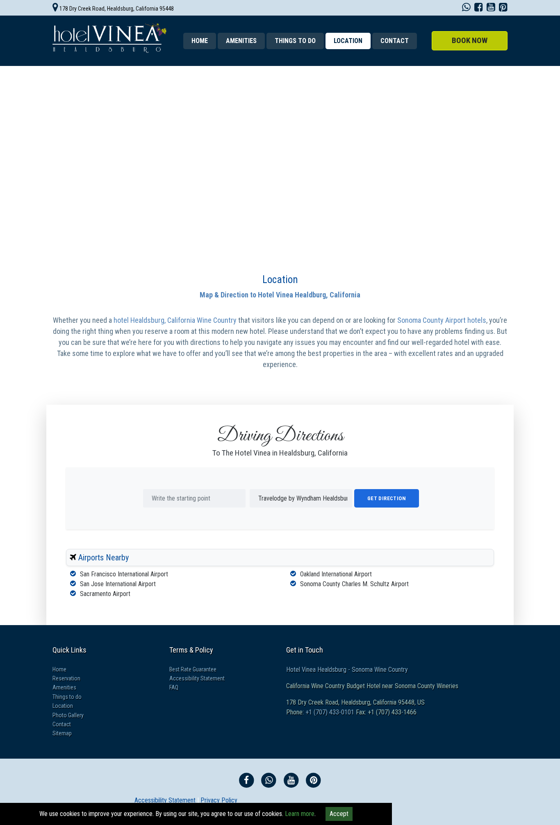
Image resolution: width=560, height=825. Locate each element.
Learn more (299, 814)
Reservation (66, 678)
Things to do (295, 41)
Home (199, 41)
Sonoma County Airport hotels (441, 320)
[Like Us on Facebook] (478, 8)
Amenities (241, 41)
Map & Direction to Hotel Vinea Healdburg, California (280, 294)
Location (280, 280)
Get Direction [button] (386, 498)
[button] (470, 40)
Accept (339, 814)
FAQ (173, 687)
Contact (394, 41)
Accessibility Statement (197, 678)
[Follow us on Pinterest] (503, 8)
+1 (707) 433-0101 (329, 712)
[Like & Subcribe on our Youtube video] (491, 8)
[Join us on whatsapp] (466, 8)
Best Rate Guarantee (192, 669)
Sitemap (62, 733)
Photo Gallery (68, 715)
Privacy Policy (218, 800)
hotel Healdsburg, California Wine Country (176, 320)
